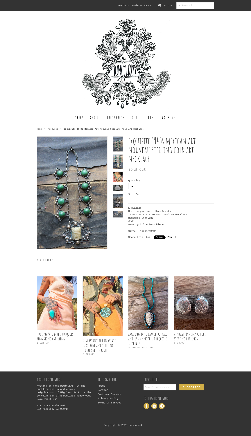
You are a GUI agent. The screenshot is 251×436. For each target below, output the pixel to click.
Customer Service (109, 394)
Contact (103, 390)
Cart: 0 (167, 5)
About (101, 385)
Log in (122, 5)
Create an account (142, 5)
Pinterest (162, 406)
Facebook (146, 406)
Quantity (134, 180)
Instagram (154, 406)
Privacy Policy (108, 398)
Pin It (171, 237)
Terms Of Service (109, 402)
